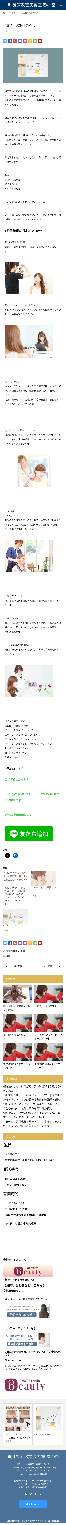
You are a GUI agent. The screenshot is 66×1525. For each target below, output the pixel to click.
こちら (38, 1285)
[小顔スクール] (15, 916)
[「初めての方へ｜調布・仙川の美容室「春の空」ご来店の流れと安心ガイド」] (17, 889)
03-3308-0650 (18, 1178)
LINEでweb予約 (33, 1504)
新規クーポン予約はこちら (20, 1279)
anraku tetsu (19, 951)
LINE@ (9, 1351)
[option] (18, 1424)
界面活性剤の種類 (13, 1434)
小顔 (17, 31)
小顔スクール (10, 925)
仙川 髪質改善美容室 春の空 (29, 4)
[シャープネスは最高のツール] (43, 878)
